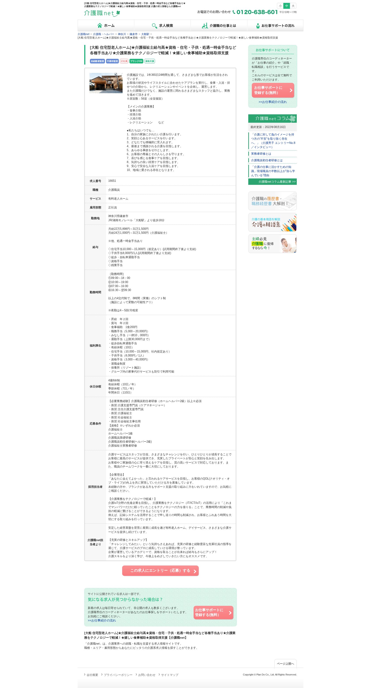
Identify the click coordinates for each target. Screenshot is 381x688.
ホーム (106, 25)
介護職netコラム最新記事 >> (277, 181)
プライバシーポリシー (118, 675)
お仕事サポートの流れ (275, 25)
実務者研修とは (261, 153)
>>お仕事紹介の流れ (102, 620)
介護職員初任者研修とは (267, 160)
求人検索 (162, 25)
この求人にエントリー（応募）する (160, 570)
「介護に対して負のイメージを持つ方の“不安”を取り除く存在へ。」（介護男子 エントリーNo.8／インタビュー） (273, 141)
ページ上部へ (285, 663)
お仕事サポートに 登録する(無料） (209, 612)
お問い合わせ (146, 675)
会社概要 (92, 675)
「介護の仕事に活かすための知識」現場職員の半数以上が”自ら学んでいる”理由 (273, 171)
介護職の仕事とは (218, 25)
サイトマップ (169, 675)
